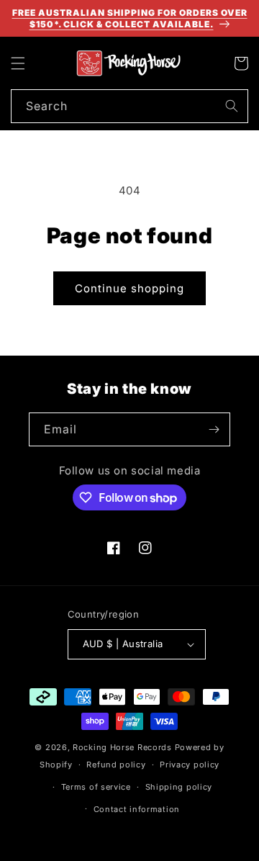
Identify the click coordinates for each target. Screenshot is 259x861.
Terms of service (96, 787)
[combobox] (129, 106)
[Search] (231, 106)
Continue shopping (129, 288)
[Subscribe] (214, 429)
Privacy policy (189, 764)
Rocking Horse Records (122, 747)
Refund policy (115, 764)
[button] (18, 63)
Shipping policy (179, 787)
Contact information (137, 809)
